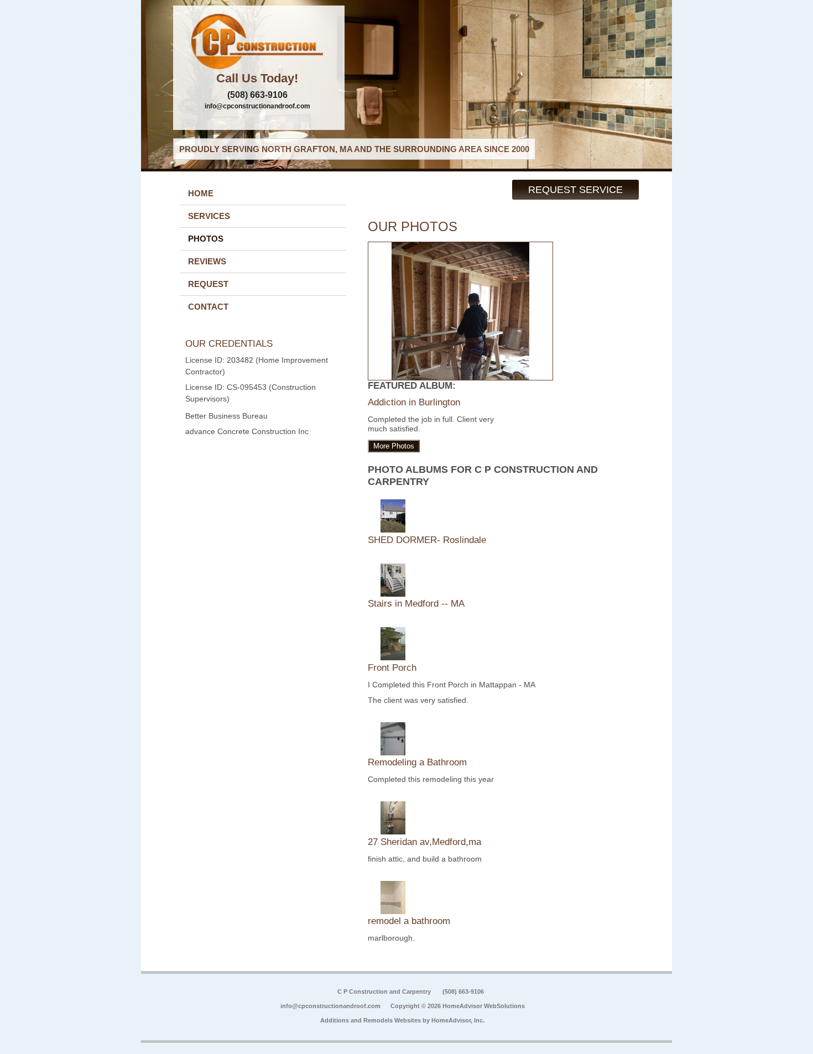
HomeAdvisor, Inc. (457, 1020)
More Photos (393, 446)
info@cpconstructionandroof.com (257, 106)
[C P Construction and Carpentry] (259, 41)
